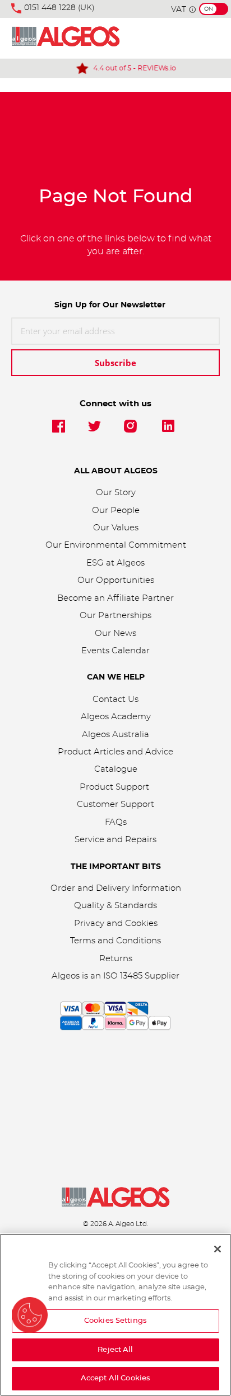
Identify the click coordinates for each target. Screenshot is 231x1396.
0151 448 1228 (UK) (59, 8)
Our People (116, 510)
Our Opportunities (115, 580)
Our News (115, 633)
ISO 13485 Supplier (141, 976)
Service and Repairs (115, 839)
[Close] (217, 1249)
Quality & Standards (115, 905)
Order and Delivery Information (115, 888)
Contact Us (115, 699)
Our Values (115, 528)
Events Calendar (115, 651)
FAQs (116, 822)
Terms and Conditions (115, 941)
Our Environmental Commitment (115, 545)
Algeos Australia (115, 734)
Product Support (115, 787)
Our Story (116, 492)
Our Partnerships (115, 615)
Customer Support (115, 804)
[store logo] (65, 38)
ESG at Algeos (115, 563)
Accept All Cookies (115, 1378)
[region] (115, 1314)
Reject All (115, 1350)
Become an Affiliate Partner (115, 598)
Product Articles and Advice (115, 752)
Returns (115, 959)
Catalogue (115, 769)
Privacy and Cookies (116, 923)
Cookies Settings (115, 1320)
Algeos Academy (116, 717)
